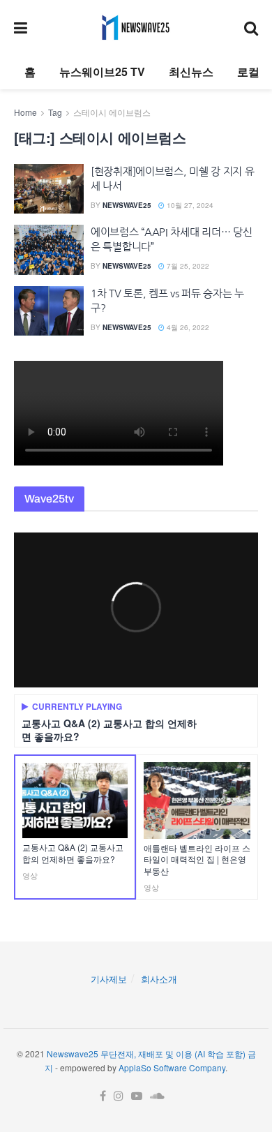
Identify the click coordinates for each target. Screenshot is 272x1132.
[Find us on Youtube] (136, 1096)
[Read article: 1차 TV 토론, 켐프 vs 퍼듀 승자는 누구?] (49, 311)
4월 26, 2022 (187, 327)
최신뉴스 (191, 72)
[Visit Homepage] (135, 27)
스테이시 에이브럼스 (112, 112)
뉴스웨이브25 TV (102, 72)
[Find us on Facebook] (103, 1096)
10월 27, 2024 (189, 205)
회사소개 (159, 978)
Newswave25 (127, 205)
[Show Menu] (20, 27)
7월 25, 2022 (187, 266)
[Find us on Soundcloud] (157, 1096)
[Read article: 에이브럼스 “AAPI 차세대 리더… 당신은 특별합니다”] (49, 250)
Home (25, 112)
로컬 (248, 72)
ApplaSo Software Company (172, 1067)
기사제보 (109, 978)
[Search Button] (251, 27)
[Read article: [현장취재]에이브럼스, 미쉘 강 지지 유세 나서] (49, 189)
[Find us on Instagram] (118, 1096)
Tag (55, 112)
